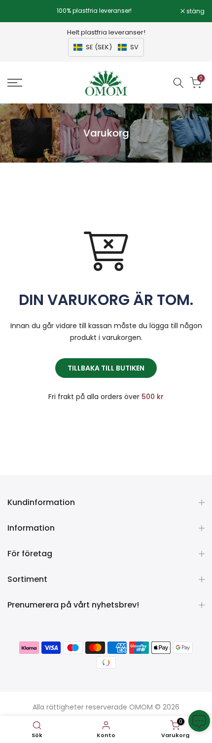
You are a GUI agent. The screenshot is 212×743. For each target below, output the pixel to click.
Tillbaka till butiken (106, 368)
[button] (106, 47)
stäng (195, 11)
